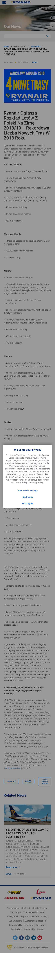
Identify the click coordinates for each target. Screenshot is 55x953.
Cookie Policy (21, 482)
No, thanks (27, 497)
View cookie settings (28, 490)
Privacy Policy (36, 482)
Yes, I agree (27, 503)
